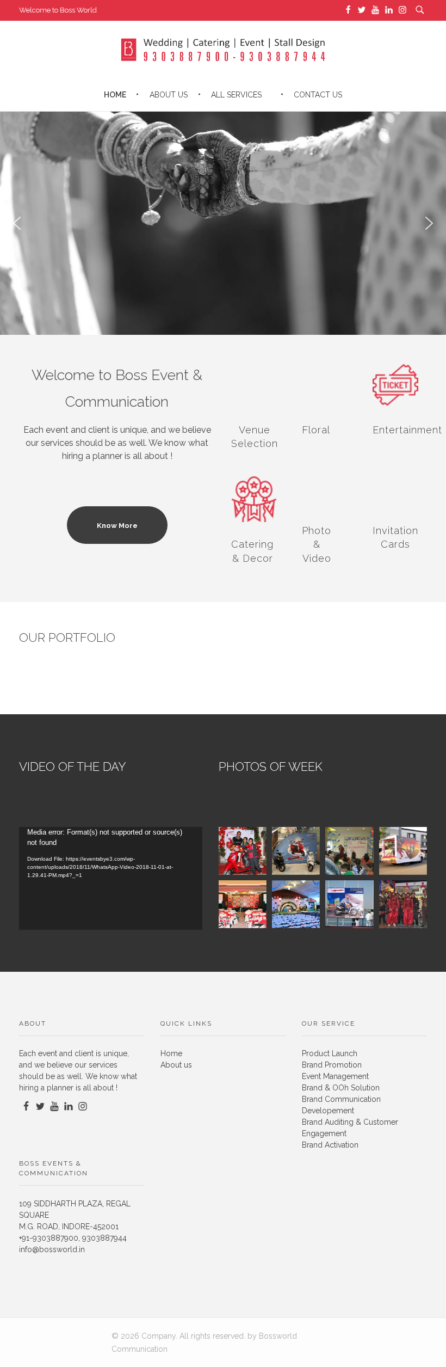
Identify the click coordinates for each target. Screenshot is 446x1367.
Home (171, 1053)
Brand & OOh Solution (341, 1087)
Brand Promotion (332, 1065)
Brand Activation (330, 1145)
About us (176, 1065)
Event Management (335, 1076)
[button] (17, 223)
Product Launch (329, 1053)
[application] (110, 878)
